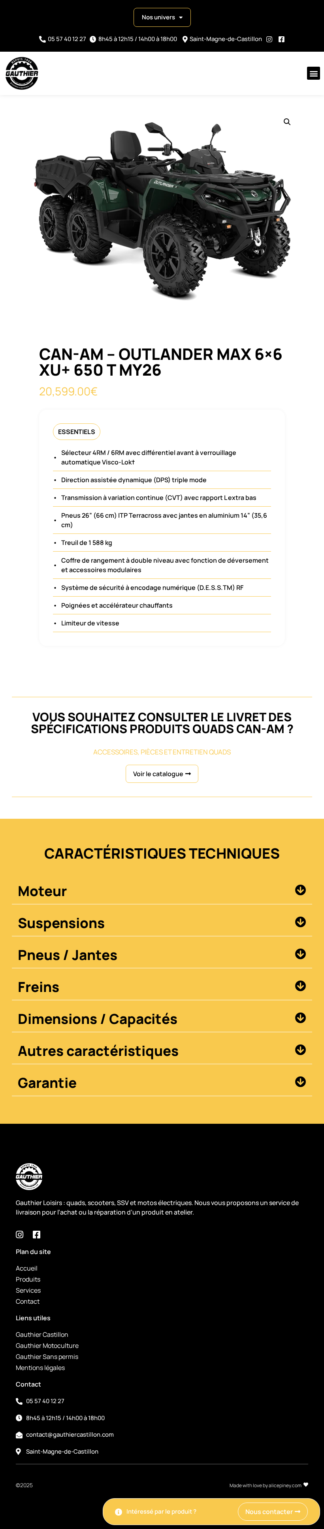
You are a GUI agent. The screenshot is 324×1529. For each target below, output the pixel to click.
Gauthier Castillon (42, 1334)
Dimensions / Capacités (97, 1018)
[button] (313, 73)
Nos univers (158, 17)
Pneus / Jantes (67, 954)
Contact (28, 1301)
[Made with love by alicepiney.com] (305, 1484)
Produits (28, 1279)
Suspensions (61, 922)
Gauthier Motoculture (47, 1345)
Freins (38, 986)
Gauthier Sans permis (47, 1357)
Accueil (27, 1268)
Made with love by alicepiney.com (265, 1485)
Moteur (42, 890)
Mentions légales (40, 1368)
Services (28, 1290)
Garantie (47, 1082)
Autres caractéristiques (98, 1050)
